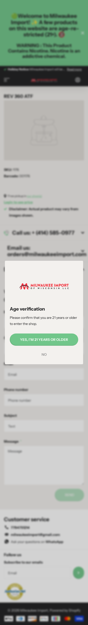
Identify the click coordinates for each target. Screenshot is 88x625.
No (44, 354)
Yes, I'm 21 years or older (44, 339)
